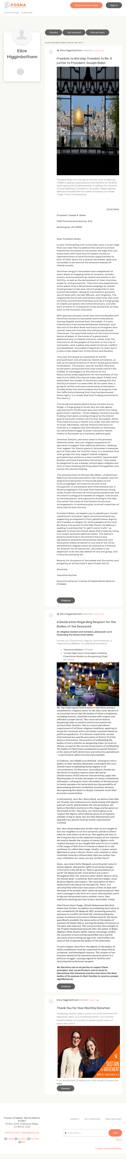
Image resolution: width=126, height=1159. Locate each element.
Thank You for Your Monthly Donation (83, 1008)
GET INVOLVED (92, 1119)
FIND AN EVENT (113, 1119)
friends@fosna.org (30, 1132)
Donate (54, 32)
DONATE (74, 1119)
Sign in (113, 5)
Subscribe (26, 12)
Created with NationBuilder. (108, 1148)
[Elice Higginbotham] (22, 34)
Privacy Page (11, 12)
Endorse (65, 600)
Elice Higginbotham (71, 50)
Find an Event (97, 32)
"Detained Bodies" (73, 649)
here (59, 1083)
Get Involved (74, 32)
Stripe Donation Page (86, 5)
